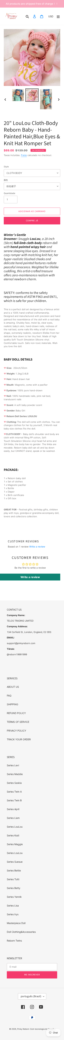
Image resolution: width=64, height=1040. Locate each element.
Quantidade (9, 193)
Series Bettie (14, 870)
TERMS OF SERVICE (18, 721)
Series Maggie (15, 844)
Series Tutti (13, 879)
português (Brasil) (31, 996)
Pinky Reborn (23, 1029)
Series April (13, 809)
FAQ (9, 695)
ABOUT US (13, 686)
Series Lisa (13, 905)
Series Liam (13, 817)
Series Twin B (14, 800)
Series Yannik (14, 896)
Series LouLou (15, 826)
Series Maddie (15, 774)
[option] (18, 95)
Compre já (32, 220)
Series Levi (13, 765)
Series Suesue (15, 861)
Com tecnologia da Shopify (42, 1029)
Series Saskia (14, 782)
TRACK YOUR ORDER (19, 739)
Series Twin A (14, 791)
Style (6, 166)
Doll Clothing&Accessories (21, 931)
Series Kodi (13, 835)
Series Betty (13, 888)
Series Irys (12, 914)
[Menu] (58, 16)
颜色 (6, 180)
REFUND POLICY (16, 713)
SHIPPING (12, 704)
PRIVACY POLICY (16, 730)
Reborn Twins (14, 940)
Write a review (37, 546)
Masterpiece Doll (16, 923)
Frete (24, 155)
